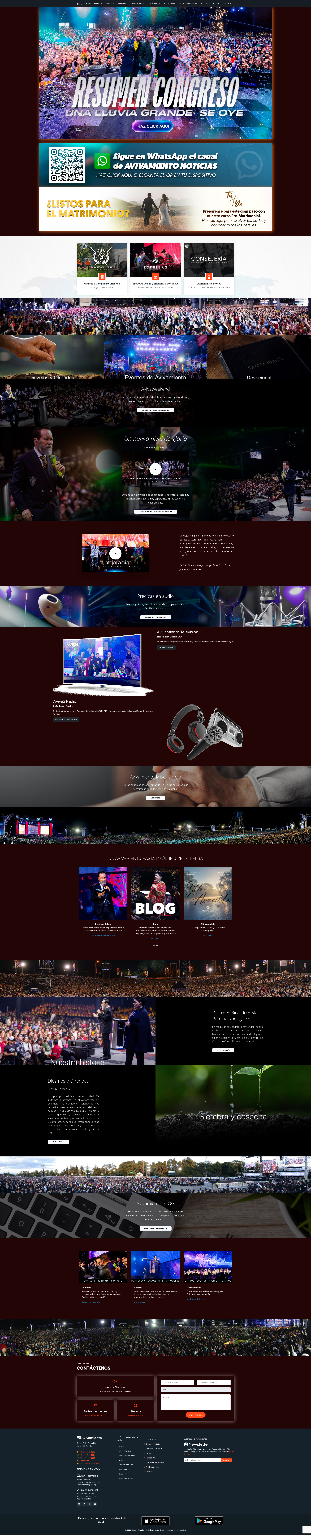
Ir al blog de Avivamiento (155, 1228)
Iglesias (215, 3)
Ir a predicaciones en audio (155, 935)
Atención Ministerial (209, 283)
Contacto (227, 3)
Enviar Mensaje (196, 1415)
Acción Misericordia (127, 1455)
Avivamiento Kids (126, 1465)
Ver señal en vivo (166, 647)
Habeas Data (151, 1458)
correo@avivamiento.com (95, 1415)
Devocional (169, 3)
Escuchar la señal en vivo (66, 719)
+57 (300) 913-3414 (135, 1415)
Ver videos (155, 798)
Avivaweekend (124, 1469)
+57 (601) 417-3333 (87, 1458)
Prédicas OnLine (152, 1467)
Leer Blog (208, 938)
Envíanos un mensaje (196, 1302)
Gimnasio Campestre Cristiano (102, 283)
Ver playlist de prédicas (155, 617)
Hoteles (204, 3)
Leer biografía (223, 1050)
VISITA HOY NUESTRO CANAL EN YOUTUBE (155, 511)
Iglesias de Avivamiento (155, 1462)
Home (88, 3)
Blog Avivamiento (126, 1479)
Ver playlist (103, 932)
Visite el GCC (151, 1472)
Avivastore (123, 3)
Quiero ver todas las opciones (155, 410)
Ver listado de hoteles (143, 1299)
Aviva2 (121, 1460)
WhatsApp (84, 1461)
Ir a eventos (87, 1302)
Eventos (98, 3)
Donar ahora (59, 1142)
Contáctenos (151, 1439)
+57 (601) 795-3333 (87, 1455)
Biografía (122, 1474)
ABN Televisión (125, 1451)
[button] (154, 945)
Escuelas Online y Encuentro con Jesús (155, 283)
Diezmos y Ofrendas (188, 3)
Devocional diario (153, 1444)
